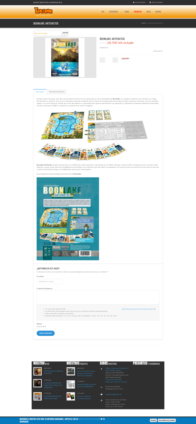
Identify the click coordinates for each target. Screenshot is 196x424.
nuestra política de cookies (89, 419)
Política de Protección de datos (116, 382)
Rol (103, 11)
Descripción (40, 92)
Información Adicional (56, 92)
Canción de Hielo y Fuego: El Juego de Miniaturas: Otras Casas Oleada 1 (86, 373)
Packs (127, 11)
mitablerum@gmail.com (113, 394)
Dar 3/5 (41, 326)
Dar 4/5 (43, 326)
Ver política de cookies (167, 420)
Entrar (158, 11)
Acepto (153, 420)
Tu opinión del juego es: (45, 288)
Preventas (138, 11)
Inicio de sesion (140, 2)
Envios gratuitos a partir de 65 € (47, 2)
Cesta (148, 11)
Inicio (143, 23)
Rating (39, 324)
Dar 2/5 (39, 326)
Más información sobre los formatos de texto (137, 309)
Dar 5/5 (45, 326)
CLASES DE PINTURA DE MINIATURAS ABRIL (52, 397)
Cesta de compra (157, 2)
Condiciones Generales (113, 379)
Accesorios (113, 11)
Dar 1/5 (38, 326)
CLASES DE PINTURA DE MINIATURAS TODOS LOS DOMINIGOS (53, 385)
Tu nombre (40, 276)
